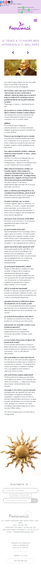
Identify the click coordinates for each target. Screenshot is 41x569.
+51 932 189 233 (28, 12)
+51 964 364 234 (29, 7)
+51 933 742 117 (35, 10)
